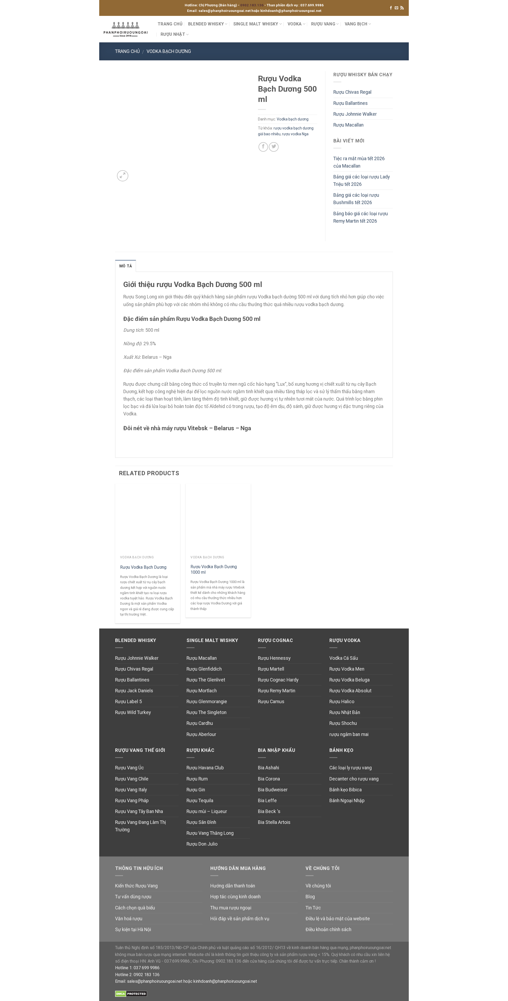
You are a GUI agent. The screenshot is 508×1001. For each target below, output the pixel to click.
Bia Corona (269, 779)
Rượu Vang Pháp (132, 800)
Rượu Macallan (348, 125)
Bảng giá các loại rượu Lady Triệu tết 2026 (361, 180)
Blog (310, 896)
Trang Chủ (170, 23)
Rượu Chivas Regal (352, 92)
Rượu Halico (341, 701)
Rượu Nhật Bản (344, 712)
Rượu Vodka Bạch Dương (143, 567)
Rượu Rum (197, 779)
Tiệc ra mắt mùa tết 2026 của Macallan (359, 162)
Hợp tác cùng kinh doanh (235, 896)
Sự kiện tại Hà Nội (133, 929)
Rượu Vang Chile (131, 779)
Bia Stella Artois (274, 822)
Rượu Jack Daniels (134, 690)
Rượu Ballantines (350, 103)
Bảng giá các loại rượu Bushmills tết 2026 (356, 198)
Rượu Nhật (173, 34)
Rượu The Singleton (206, 712)
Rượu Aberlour (201, 734)
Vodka (295, 23)
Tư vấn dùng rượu (133, 896)
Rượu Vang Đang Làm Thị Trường (140, 826)
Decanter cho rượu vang (354, 779)
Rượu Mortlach (202, 690)
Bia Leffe (267, 800)
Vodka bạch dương (169, 51)
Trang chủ (127, 51)
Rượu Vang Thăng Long (210, 833)
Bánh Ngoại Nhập (347, 800)
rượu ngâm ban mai (349, 734)
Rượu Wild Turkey (133, 712)
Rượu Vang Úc (129, 767)
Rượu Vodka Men (346, 669)
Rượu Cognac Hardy (278, 680)
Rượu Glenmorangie (207, 701)
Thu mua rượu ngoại (230, 907)
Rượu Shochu (343, 723)
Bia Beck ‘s (269, 811)
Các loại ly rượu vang (350, 767)
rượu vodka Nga (295, 134)
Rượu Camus (271, 701)
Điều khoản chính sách (328, 929)
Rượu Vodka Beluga (349, 680)
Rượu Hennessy (274, 658)
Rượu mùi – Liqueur (207, 811)
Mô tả (125, 266)
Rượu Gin (196, 789)
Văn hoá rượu (128, 918)
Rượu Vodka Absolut (350, 690)
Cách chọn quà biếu (135, 907)
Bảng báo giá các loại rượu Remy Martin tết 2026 (360, 217)
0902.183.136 (252, 5)
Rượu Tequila (200, 800)
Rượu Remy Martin (276, 690)
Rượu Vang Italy (131, 789)
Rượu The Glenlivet (206, 680)
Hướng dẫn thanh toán (232, 885)
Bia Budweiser (273, 789)
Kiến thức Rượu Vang (136, 885)
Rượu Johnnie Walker (355, 114)
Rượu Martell (271, 669)
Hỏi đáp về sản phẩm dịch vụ (239, 918)
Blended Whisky (206, 23)
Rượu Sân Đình (201, 822)
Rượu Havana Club (205, 767)
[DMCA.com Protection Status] (131, 993)
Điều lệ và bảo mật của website (338, 918)
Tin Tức (313, 907)
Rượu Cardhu (200, 723)
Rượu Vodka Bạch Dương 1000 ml (213, 569)
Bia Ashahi (268, 767)
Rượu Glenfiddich (204, 669)
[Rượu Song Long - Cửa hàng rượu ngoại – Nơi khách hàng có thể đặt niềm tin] (126, 29)
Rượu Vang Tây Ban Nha (139, 811)
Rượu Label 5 (128, 701)
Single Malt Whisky (255, 23)
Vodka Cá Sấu (343, 658)
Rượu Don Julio (202, 844)
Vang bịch (356, 23)
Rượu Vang (323, 23)
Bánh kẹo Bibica (345, 789)
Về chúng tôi (318, 885)
